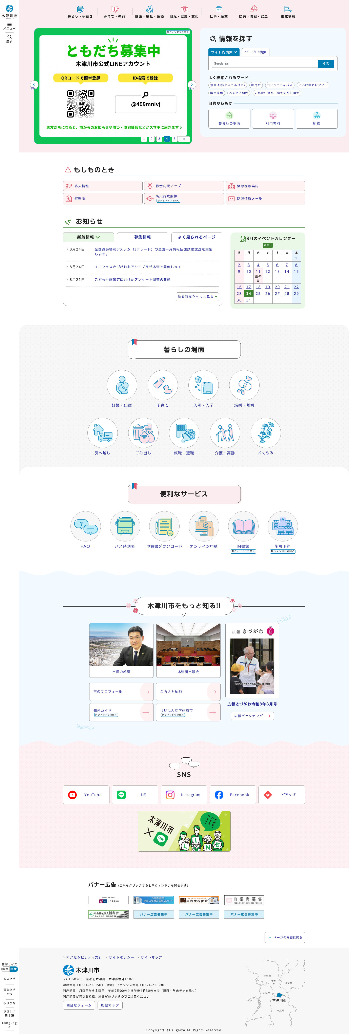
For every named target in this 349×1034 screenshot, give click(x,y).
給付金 (256, 85)
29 (296, 293)
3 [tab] (159, 139)
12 (267, 271)
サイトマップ (152, 957)
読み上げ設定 (9, 992)
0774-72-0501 (91, 985)
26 (267, 293)
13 (277, 271)
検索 (326, 63)
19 (267, 287)
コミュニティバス (280, 85)
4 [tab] (167, 139)
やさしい (9, 1013)
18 (258, 287)
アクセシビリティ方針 (84, 957)
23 (239, 293)
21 (287, 287)
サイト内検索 (222, 52)
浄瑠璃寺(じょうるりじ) (227, 85)
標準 (5, 969)
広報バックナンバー (250, 716)
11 (258, 271)
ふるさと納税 (239, 93)
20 (277, 287)
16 (239, 287)
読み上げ (9, 978)
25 (258, 293)
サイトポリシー (121, 957)
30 (239, 300)
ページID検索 (256, 52)
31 (248, 300)
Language (9, 1024)
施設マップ (110, 1005)
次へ (192, 88)
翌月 (267, 245)
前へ (34, 88)
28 (287, 293)
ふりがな (9, 1003)
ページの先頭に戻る (288, 937)
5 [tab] (175, 139)
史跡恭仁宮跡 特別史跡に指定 (277, 93)
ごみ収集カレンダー (313, 85)
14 (287, 271)
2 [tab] (152, 139)
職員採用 (216, 93)
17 (248, 287)
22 (296, 287)
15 (296, 271)
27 (277, 293)
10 (248, 271)
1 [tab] (144, 139)
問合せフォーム (79, 1005)
